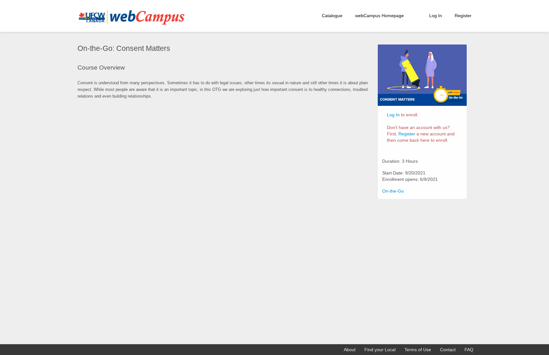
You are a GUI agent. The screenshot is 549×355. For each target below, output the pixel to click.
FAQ (468, 349)
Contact (448, 349)
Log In (435, 15)
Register (463, 15)
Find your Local (380, 349)
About (350, 349)
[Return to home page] (130, 15)
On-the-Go (393, 191)
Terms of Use (417, 349)
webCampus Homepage (379, 15)
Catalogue (332, 15)
